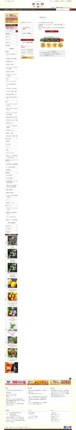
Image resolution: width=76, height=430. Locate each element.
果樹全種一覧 (9, 61)
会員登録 (57, 1)
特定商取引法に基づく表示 (13, 427)
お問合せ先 (7, 410)
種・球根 (8, 144)
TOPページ (8, 36)
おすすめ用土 (9, 175)
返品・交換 (52, 388)
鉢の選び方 (8, 231)
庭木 (7, 101)
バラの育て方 (9, 229)
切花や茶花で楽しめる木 (11, 117)
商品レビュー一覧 (33, 418)
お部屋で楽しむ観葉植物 (11, 164)
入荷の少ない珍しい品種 (11, 120)
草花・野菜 (8, 138)
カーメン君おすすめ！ (11, 216)
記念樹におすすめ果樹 (11, 58)
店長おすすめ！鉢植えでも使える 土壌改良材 (11, 186)
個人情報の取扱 (20, 427)
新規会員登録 (32, 412)
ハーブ (7, 147)
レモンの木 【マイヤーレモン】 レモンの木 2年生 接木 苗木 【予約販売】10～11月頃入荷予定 (12, 289)
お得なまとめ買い (10, 71)
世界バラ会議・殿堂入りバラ (11, 98)
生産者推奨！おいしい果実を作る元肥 (11, 181)
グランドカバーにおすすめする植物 (11, 113)
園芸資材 (8, 172)
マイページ (28, 9)
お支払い (7, 388)
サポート (52, 410)
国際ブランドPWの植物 (11, 219)
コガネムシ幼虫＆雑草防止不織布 (11, 196)
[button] (27, 57)
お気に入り (21, 9)
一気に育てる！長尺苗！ (11, 88)
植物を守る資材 (9, 192)
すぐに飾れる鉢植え (10, 167)
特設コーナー (9, 205)
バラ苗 (7, 78)
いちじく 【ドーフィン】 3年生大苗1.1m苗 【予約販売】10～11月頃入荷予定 (12, 359)
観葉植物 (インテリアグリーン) (10, 161)
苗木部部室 (14, 9)
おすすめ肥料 (9, 178)
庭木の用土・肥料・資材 (11, 136)
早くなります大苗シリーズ (11, 55)
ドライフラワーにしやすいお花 (11, 209)
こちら (34, 393)
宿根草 (7, 141)
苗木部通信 (69, 1)
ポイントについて (55, 421)
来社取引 (7, 9)
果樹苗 (7, 51)
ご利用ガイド (62, 1)
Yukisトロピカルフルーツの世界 (11, 75)
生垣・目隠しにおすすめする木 (11, 109)
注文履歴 (8, 45)
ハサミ (7, 199)
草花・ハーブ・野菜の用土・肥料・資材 (11, 156)
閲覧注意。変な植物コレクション (11, 213)
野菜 (7, 150)
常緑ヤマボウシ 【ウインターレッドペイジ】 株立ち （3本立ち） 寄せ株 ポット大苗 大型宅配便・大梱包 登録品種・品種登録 (12, 275)
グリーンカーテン (10, 152)
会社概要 (6, 427)
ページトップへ (70, 379)
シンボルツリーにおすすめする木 (11, 105)
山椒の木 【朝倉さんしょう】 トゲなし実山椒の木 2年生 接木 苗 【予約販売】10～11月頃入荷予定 (12, 345)
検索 (71, 9)
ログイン (52, 1)
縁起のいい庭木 (9, 133)
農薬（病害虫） (9, 189)
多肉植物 (8, 169)
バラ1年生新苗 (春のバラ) (11, 85)
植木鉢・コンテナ (10, 202)
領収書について (54, 418)
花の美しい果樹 (9, 64)
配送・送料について (55, 414)
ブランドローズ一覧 (10, 81)
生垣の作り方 (9, 226)
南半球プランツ (9, 123)
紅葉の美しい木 (9, 130)
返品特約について (27, 427)
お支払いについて (55, 416)
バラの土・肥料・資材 (11, 91)
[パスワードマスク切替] (31, 35)
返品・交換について (55, 419)
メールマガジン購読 (33, 416)
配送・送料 (30, 388)
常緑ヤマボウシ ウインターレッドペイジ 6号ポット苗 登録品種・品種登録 (12, 260)
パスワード (27, 33)
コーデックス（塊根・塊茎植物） (11, 126)
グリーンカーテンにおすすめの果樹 (11, 68)
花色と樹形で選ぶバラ (11, 94)
